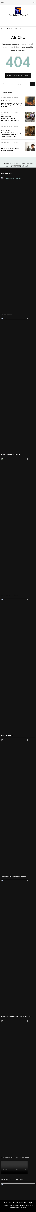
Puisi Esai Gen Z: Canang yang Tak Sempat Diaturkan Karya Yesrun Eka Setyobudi (11, 134)
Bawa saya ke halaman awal (18, 75)
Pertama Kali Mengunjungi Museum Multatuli (10, 149)
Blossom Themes (27, 1205)
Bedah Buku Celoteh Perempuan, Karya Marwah (10, 119)
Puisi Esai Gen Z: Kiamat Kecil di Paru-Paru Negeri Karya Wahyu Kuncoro (12, 105)
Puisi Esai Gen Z (6, 100)
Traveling (4, 146)
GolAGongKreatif (18, 15)
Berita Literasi (6, 116)
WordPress (22, 1208)
